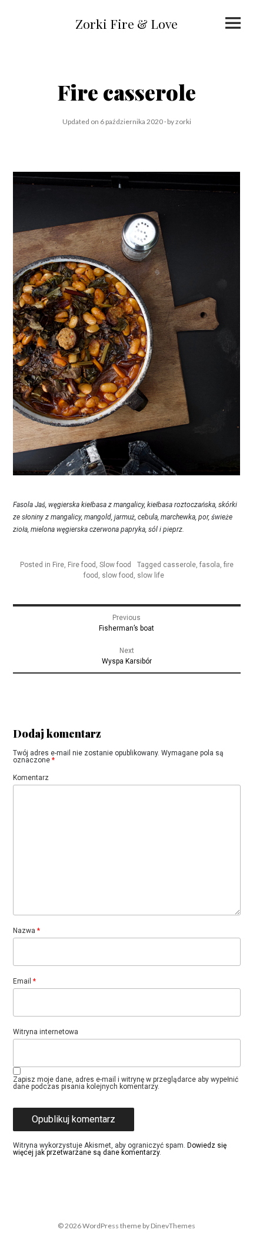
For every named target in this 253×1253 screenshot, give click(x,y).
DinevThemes (172, 1225)
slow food (118, 575)
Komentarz (31, 777)
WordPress (100, 1225)
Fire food (82, 565)
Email (24, 981)
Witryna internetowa (45, 1031)
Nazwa (26, 930)
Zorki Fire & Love (126, 23)
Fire (58, 565)
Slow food (115, 565)
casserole (179, 565)
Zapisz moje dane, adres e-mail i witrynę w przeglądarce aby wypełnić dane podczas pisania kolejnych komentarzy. (125, 1083)
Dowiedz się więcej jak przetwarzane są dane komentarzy (120, 1149)
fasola (209, 565)
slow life (150, 575)
